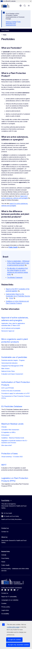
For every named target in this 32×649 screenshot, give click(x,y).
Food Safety (5, 558)
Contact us (4, 593)
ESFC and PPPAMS (7, 388)
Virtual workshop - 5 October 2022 (12, 456)
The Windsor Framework (14, 277)
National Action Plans (8, 371)
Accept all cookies (14, 639)
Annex (11, 298)
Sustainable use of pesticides (14, 357)
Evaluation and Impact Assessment (12, 374)
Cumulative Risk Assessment (10, 429)
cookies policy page (13, 627)
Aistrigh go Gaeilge (11, 21)
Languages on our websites (9, 600)
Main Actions (5, 368)
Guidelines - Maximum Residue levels (12, 438)
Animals (3, 555)
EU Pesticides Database (11, 406)
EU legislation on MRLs (8, 432)
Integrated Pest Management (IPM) (12, 366)
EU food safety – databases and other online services (15, 569)
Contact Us (4, 531)
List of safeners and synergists (10, 328)
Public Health (5, 565)
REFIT (3, 465)
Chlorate (4, 427)
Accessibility (5, 614)
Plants (4, 34)
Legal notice (5, 610)
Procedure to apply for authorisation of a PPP (15, 393)
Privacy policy (5, 607)
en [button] (20, 6)
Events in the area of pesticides (11, 391)
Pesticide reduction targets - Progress (13, 360)
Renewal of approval (7, 331)
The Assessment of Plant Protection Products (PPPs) (15, 397)
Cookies (3, 603)
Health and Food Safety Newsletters (11, 519)
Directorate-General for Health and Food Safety (13, 541)
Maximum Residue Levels (12, 424)
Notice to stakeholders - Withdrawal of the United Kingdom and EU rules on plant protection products (18, 263)
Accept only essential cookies (18, 645)
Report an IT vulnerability (9, 596)
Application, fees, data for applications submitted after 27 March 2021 (13, 324)
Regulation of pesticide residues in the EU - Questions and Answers (14, 441)
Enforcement (5, 435)
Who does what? (6, 445)
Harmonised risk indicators (9, 363)
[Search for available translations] (29, 198)
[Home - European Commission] (5, 5)
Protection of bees (9, 453)
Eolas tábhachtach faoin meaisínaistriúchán (13, 23)
